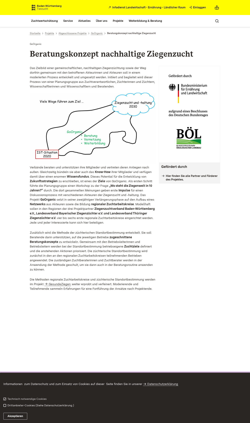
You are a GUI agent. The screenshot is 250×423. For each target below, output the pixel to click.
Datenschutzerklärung (162, 384)
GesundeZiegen (60, 284)
